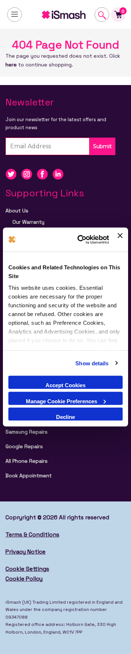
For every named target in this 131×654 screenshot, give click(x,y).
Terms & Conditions (32, 534)
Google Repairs (24, 446)
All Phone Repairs (26, 461)
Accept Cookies (65, 385)
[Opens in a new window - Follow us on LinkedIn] (59, 173)
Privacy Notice (25, 551)
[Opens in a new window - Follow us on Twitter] (13, 173)
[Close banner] (120, 239)
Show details (91, 363)
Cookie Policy (24, 578)
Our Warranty (28, 222)
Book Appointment (28, 475)
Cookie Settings (27, 569)
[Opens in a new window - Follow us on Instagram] (29, 173)
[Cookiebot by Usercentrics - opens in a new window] (81, 240)
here (11, 64)
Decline (65, 417)
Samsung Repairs (26, 431)
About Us (16, 210)
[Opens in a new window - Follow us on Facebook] (44, 173)
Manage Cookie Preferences (61, 401)
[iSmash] (65, 14)
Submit (102, 146)
